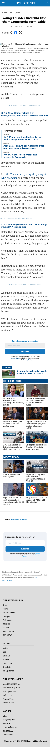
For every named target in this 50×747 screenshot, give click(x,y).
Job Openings (8, 671)
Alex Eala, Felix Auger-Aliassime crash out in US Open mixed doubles (23, 147)
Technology (7, 620)
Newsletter (7, 667)
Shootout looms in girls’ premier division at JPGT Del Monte (32, 372)
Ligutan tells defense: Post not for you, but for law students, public (36, 424)
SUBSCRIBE (25, 549)
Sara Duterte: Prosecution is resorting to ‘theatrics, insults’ (13, 401)
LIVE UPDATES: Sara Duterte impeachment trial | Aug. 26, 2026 (13, 447)
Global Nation (8, 631)
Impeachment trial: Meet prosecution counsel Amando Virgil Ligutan (13, 500)
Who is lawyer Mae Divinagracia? (11, 475)
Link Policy (7, 695)
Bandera (6, 723)
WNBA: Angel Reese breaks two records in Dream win (20, 155)
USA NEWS (7, 635)
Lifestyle (6, 616)
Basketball (8, 12)
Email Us (6, 656)
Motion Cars (8, 734)
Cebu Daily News (10, 727)
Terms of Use (15, 358)
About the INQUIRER (11, 687)
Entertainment (9, 612)
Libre (5, 716)
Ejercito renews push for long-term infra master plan (12, 423)
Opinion (6, 627)
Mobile (5, 648)
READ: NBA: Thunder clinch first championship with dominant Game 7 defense (24, 114)
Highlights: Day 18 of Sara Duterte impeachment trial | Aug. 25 (36, 477)
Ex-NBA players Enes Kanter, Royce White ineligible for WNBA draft (22, 138)
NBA (18, 12)
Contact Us (7, 663)
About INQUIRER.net (11, 684)
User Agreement (9, 691)
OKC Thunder (21, 519)
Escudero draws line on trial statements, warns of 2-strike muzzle (35, 401)
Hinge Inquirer (9, 719)
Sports (5, 609)
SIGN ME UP (25, 351)
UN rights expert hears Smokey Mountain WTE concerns (36, 447)
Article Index (8, 702)
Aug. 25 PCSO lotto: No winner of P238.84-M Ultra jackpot (36, 499)
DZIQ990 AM (8, 731)
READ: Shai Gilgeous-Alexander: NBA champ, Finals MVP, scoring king (24, 225)
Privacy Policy (27, 360)
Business (6, 624)
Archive (6, 659)
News (5, 605)
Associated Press (8, 27)
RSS (4, 652)
